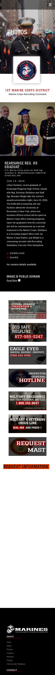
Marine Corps (27, 629)
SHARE (14, 257)
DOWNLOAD (17, 253)
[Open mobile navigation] (50, 5)
